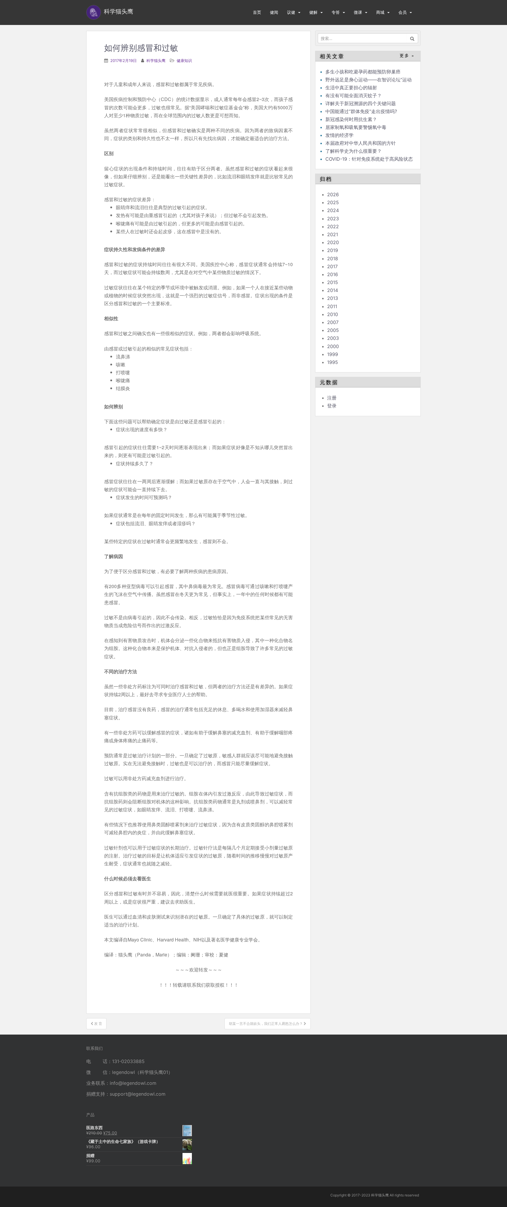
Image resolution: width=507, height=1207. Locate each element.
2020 (333, 242)
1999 (332, 354)
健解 (313, 12)
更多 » (407, 55)
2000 (333, 346)
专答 (336, 12)
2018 (332, 258)
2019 (332, 250)
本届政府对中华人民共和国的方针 (360, 143)
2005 (333, 330)
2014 (332, 290)
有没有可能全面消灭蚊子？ (353, 95)
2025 (333, 202)
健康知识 (184, 60)
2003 (333, 338)
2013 (332, 298)
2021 (332, 234)
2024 (333, 210)
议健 (291, 12)
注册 (332, 398)
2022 (333, 226)
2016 (332, 274)
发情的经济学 (339, 135)
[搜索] (412, 38)
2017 (332, 266)
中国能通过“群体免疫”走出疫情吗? (361, 111)
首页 (257, 12)
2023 (333, 218)
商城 (380, 12)
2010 (332, 314)
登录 (332, 406)
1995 (332, 362)
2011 (332, 306)
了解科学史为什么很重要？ (353, 151)
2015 (332, 282)
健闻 (274, 12)
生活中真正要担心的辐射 (351, 87)
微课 (358, 12)
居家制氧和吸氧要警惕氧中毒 (355, 127)
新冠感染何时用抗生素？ (351, 119)
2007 (333, 322)
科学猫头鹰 (155, 60)
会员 (402, 12)
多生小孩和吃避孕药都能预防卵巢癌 (362, 72)
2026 (333, 194)
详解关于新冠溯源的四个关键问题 (360, 103)
